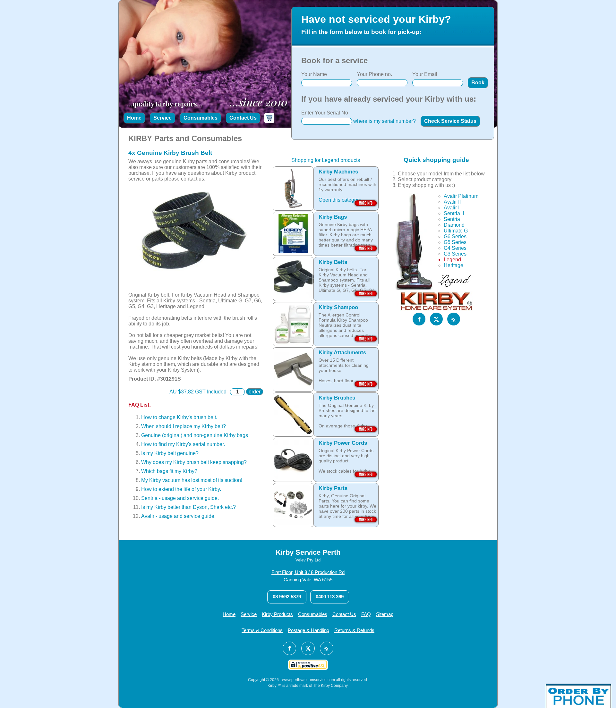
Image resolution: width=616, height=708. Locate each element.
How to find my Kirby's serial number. (183, 444)
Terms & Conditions (262, 630)
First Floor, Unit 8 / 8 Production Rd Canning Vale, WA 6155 (308, 575)
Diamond (454, 225)
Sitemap (384, 614)
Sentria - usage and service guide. (180, 498)
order (255, 391)
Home (134, 118)
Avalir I (451, 208)
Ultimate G (456, 231)
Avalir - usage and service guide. (178, 516)
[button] (478, 82)
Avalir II (452, 202)
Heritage (453, 265)
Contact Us (243, 118)
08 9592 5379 (287, 596)
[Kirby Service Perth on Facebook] (419, 319)
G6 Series (455, 237)
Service (162, 118)
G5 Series (455, 242)
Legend (452, 260)
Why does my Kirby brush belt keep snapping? (194, 462)
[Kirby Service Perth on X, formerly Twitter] (436, 319)
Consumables (201, 118)
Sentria (452, 219)
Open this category (340, 200)
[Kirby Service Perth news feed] (453, 319)
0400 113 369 (330, 596)
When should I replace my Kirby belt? (183, 426)
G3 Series (455, 254)
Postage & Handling (308, 630)
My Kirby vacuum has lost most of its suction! (191, 480)
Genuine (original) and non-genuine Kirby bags (194, 435)
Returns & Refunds (354, 630)
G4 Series (455, 248)
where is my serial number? (384, 121)
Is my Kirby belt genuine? (170, 453)
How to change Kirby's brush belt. (179, 417)
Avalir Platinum (461, 196)
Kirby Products (277, 614)
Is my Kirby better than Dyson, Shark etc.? (188, 507)
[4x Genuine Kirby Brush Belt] (192, 289)
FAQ (366, 614)
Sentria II (454, 213)
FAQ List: (139, 405)
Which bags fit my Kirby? (169, 471)
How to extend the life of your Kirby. (181, 489)
